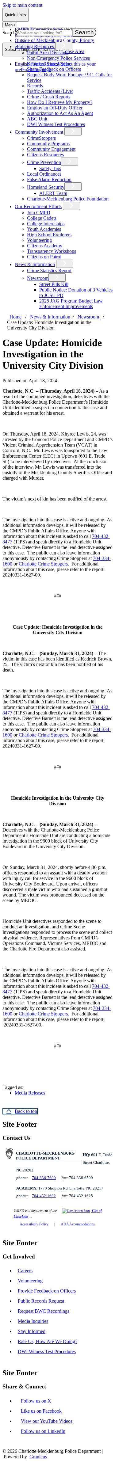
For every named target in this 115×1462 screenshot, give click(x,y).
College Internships (45, 223)
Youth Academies (44, 229)
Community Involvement (39, 132)
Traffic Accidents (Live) (50, 91)
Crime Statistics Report (49, 270)
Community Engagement (51, 149)
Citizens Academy (44, 245)
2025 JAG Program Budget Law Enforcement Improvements (71, 303)
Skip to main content (22, 5)
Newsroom (37, 278)
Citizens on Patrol (44, 256)
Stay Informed (31, 1331)
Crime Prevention (44, 162)
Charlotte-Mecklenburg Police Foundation (68, 198)
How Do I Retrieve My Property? (59, 102)
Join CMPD (38, 212)
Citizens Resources (45, 154)
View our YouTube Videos (46, 1421)
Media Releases (30, 1092)
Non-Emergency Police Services (58, 58)
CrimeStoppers (41, 138)
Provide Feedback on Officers (47, 1290)
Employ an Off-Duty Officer (54, 107)
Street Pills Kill (53, 284)
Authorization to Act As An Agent (60, 113)
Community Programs (48, 143)
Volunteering (39, 240)
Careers (25, 1270)
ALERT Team (53, 193)
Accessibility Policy (34, 1224)
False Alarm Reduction (49, 179)
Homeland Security (45, 187)
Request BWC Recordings (43, 1311)
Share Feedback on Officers (54, 69)
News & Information (35, 264)
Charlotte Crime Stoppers (43, 563)
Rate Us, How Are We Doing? (47, 1341)
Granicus (38, 1456)
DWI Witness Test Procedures (56, 124)
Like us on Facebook (41, 1411)
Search (9, 32)
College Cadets (41, 218)
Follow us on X (36, 1400)
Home (15, 316)
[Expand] (63, 46)
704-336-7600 (44, 1177)
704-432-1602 (44, 1196)
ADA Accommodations (78, 1224)
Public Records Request (41, 1301)
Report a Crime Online (49, 63)
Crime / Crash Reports (48, 96)
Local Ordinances (44, 174)
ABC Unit (37, 118)
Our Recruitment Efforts (38, 206)
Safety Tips (50, 168)
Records (35, 85)
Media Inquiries (33, 1321)
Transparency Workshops (51, 251)
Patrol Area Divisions (47, 52)
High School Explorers (49, 234)
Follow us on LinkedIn (43, 1431)
